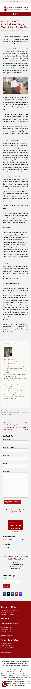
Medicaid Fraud (7, 665)
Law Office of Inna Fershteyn (18, 329)
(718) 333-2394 (16, 512)
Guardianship (23, 663)
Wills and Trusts (6, 661)
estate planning (16, 412)
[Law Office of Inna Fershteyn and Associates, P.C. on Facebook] (4, 594)
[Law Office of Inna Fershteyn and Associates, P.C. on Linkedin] (12, 594)
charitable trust (21, 410)
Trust (12, 414)
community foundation (6, 412)
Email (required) (7, 579)
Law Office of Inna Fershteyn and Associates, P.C (14, 681)
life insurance (7, 414)
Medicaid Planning (9, 663)
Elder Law (17, 663)
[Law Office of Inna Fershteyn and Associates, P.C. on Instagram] (20, 594)
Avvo (14, 401)
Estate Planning (6, 410)
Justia (18, 401)
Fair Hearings (24, 665)
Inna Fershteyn (16, 30)
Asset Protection (24, 661)
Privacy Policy (21, 685)
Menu (16, 14)
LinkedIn (6, 404)
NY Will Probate (16, 665)
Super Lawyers (7, 401)
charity (27, 410)
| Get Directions (12, 685)
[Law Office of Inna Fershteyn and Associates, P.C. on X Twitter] (8, 594)
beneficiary (14, 410)
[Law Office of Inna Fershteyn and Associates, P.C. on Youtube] (16, 594)
